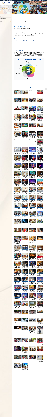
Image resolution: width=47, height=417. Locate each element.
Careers (43, 0)
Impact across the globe (3, 18)
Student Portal (39, 0)
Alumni (36, 0)
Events (1, 23)
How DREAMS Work (2, 16)
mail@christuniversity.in (32, 0)
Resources (1, 21)
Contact (1, 24)
